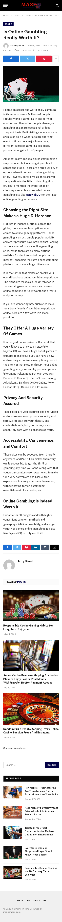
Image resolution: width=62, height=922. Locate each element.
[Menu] (5, 5)
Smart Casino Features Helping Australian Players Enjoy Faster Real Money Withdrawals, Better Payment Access (30, 679)
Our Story (40, 900)
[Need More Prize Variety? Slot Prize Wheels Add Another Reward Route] (12, 812)
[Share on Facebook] (11, 59)
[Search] (57, 5)
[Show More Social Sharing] (55, 59)
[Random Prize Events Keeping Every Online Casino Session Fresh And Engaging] (31, 708)
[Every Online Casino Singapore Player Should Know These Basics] (12, 852)
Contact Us (23, 900)
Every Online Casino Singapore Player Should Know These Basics (39, 851)
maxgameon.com (11, 912)
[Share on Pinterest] (44, 59)
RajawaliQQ (33, 194)
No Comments (24, 50)
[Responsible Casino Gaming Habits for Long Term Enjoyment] (31, 605)
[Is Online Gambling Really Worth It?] (31, 84)
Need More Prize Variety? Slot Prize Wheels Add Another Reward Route (41, 811)
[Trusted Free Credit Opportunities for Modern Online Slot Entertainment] (12, 832)
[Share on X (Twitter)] (27, 59)
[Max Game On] (31, 5)
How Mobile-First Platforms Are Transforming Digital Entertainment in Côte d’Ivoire (41, 791)
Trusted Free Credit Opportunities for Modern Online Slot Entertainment (40, 831)
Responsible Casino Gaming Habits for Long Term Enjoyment (41, 871)
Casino (8, 24)
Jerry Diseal (18, 45)
